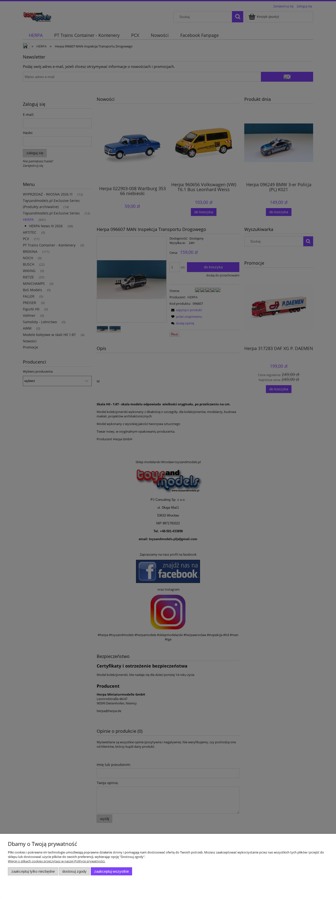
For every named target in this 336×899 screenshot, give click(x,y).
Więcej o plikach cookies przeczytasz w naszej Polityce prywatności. (56, 861)
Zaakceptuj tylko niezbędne (33, 871)
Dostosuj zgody (74, 871)
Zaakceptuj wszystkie (111, 871)
